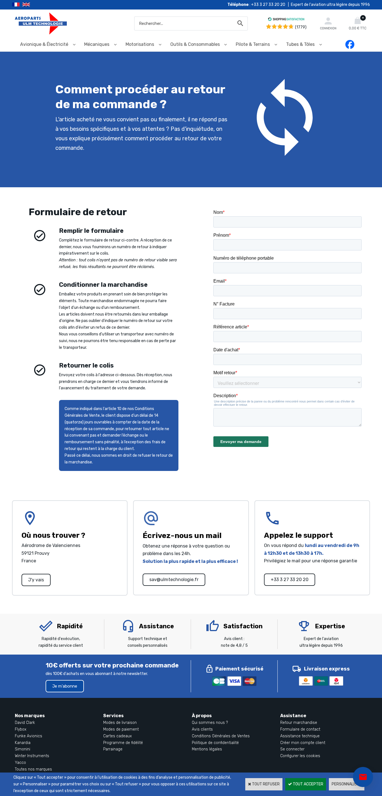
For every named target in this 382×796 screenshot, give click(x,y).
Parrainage (112, 749)
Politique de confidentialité (215, 742)
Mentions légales (207, 749)
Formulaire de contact (300, 729)
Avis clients (202, 729)
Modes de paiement (121, 729)
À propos (202, 715)
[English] (33, 5)
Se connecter (292, 749)
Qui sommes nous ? (210, 722)
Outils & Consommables (195, 44)
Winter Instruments (32, 756)
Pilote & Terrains (253, 44)
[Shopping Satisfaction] (286, 20)
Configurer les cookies (300, 756)
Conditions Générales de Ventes (221, 736)
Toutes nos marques (33, 769)
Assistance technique (300, 736)
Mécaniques (96, 44)
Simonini (22, 749)
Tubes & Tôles (300, 44)
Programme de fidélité (123, 742)
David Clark (25, 722)
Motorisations (140, 44)
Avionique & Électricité (44, 44)
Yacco (20, 762)
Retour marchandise (298, 722)
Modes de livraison (120, 722)
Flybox (20, 729)
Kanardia (22, 742)
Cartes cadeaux (117, 736)
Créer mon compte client (302, 742)
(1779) (300, 27)
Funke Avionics (28, 736)
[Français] (17, 5)
